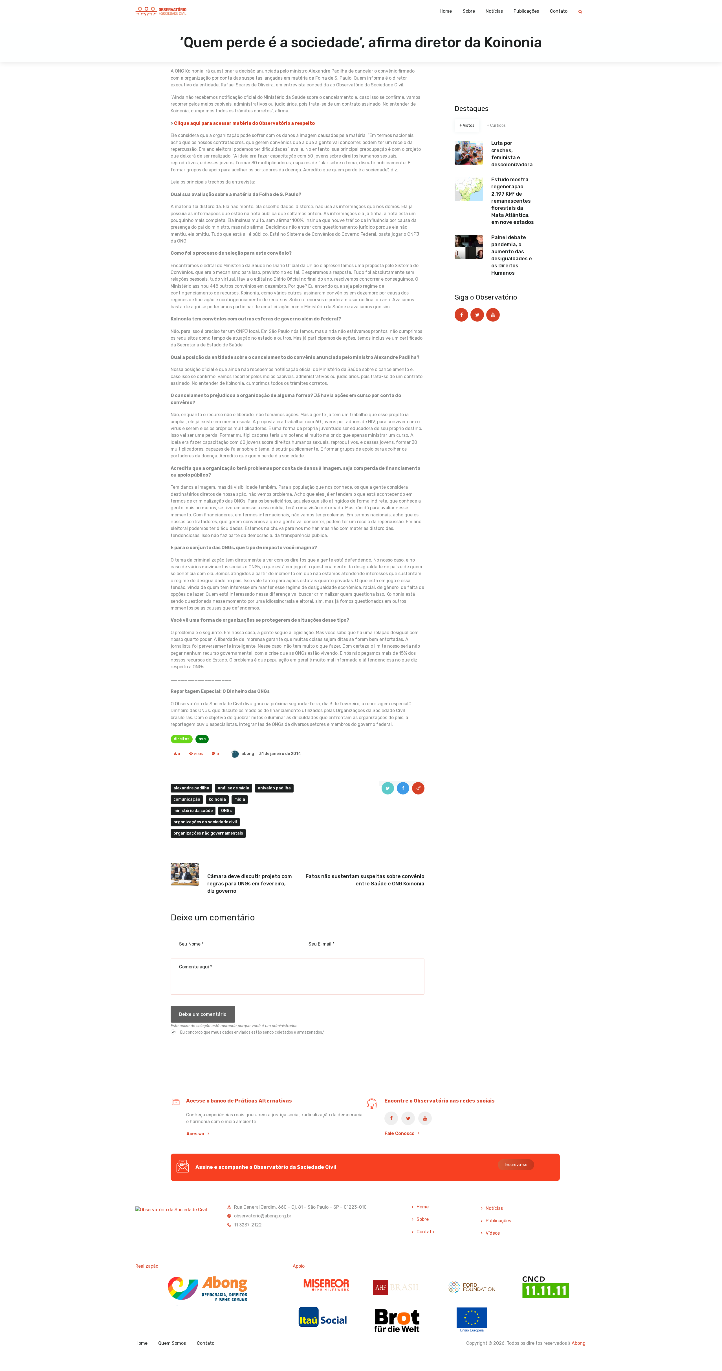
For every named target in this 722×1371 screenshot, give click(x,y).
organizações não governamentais (208, 833)
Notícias (494, 1208)
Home (423, 1207)
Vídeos (493, 1233)
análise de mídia (233, 788)
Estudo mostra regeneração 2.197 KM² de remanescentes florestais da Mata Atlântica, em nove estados (512, 200)
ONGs (226, 810)
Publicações (498, 1220)
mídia (239, 799)
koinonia (217, 799)
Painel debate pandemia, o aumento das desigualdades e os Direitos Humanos (511, 255)
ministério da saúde (193, 810)
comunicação (186, 799)
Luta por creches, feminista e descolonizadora (512, 154)
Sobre (423, 1219)
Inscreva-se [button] (516, 1164)
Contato (425, 1231)
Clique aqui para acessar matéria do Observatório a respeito (244, 123)
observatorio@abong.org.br (262, 1216)
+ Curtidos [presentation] (496, 125)
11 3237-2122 (248, 1225)
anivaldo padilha (274, 788)
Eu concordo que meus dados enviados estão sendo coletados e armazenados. (252, 1032)
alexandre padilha (191, 788)
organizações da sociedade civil (205, 822)
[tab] (467, 125)
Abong (578, 1343)
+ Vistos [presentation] (466, 125)
